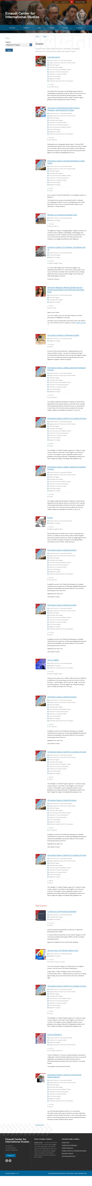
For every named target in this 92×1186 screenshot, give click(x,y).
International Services (68, 1156)
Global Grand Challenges (69, 1145)
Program (8, 42)
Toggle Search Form (72, 1)
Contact (56, 2)
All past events (40, 1125)
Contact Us (10, 1155)
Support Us (65, 2)
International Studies (22, 15)
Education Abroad (67, 1153)
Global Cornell (80, 2)
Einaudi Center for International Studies (74, 1151)
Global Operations (67, 1148)
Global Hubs (65, 1142)
